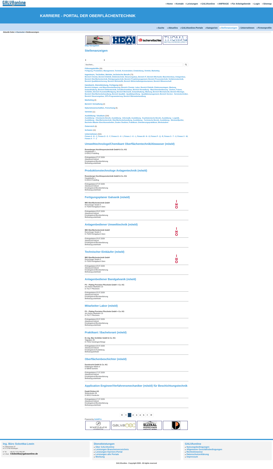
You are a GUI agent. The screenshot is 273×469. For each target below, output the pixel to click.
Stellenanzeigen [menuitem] (97, 60)
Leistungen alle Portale (107, 454)
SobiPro (98, 419)
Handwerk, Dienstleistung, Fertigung (101, 85)
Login (257, 4)
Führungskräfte (92, 68)
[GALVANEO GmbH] (124, 425)
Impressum (192, 457)
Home (170, 4)
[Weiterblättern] (147, 415)
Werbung (100, 457)
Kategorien (212, 28)
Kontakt (180, 4)
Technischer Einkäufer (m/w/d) (104, 251)
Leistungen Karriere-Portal (108, 452)
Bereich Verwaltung (94, 104)
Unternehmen (247, 28)
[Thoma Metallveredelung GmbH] (176, 40)
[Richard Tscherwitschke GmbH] (150, 40)
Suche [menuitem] (110, 60)
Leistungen (192, 4)
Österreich (89, 126)
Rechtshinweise (195, 452)
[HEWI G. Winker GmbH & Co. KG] (124, 40)
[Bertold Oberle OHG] (98, 40)
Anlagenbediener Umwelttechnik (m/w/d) (111, 224)
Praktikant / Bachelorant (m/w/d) (106, 332)
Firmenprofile (265, 28)
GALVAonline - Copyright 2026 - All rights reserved (136, 463)
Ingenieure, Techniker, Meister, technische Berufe (107, 74)
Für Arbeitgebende (241, 4)
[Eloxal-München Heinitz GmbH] (150, 425)
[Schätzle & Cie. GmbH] (98, 425)
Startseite (20, 32)
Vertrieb (88, 112)
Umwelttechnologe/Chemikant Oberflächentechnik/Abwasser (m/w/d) (130, 143)
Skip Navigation (92, 46)
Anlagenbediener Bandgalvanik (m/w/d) (110, 279)
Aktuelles (173, 28)
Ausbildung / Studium (95, 116)
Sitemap (267, 4)
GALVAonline (208, 4)
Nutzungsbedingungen (198, 447)
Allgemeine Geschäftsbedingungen (204, 449)
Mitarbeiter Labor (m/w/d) (101, 305)
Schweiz (88, 130)
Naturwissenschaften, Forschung (100, 108)
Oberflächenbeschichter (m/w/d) (106, 359)
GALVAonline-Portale (192, 28)
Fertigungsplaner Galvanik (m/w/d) (107, 197)
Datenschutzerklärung (198, 454)
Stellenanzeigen (229, 28)
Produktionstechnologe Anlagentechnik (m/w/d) (116, 170)
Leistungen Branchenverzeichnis (112, 449)
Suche (161, 28)
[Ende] (151, 415)
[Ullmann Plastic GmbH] (176, 425)
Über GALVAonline (104, 447)
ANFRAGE (223, 4)
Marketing (89, 100)
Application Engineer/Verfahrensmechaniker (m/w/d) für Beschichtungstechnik (136, 385)
